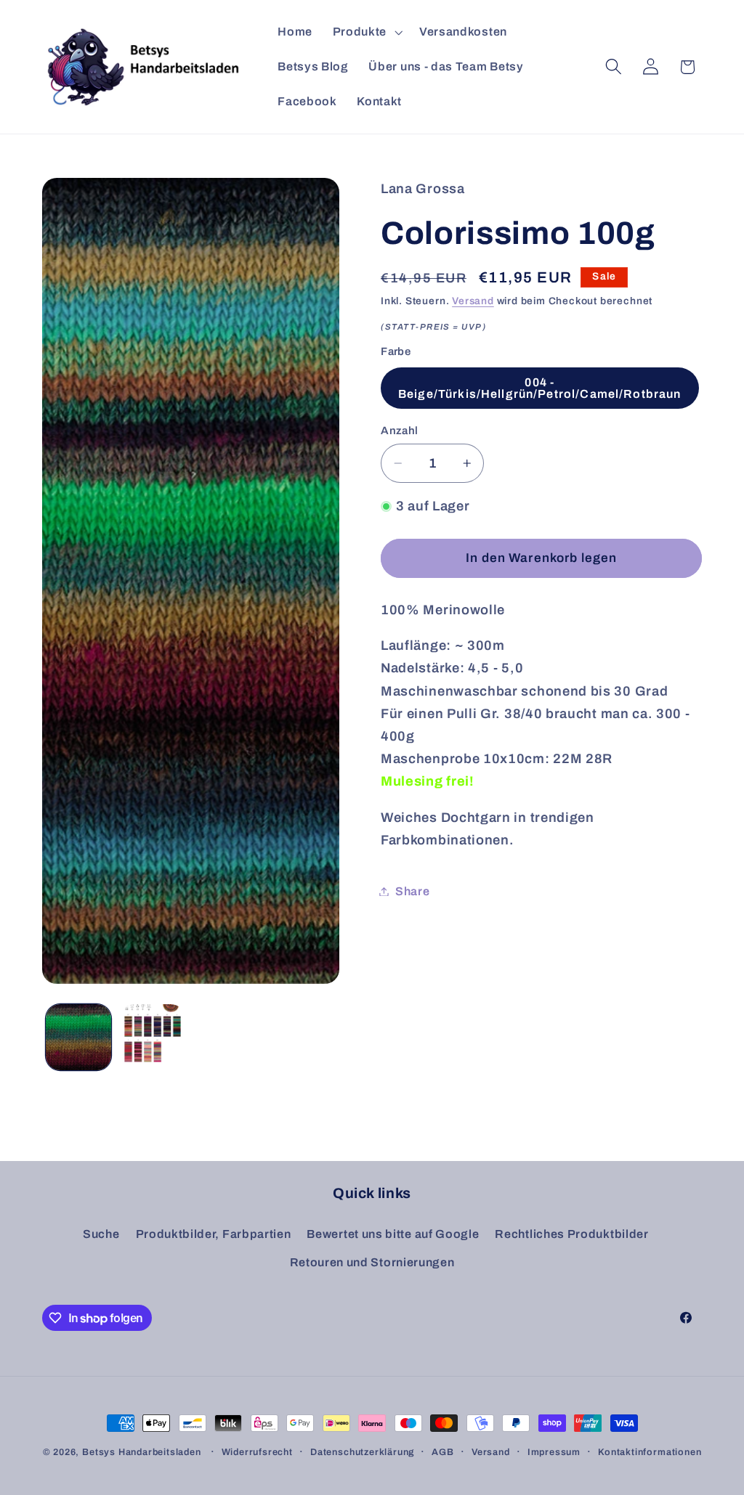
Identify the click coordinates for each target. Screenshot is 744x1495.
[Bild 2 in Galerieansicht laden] (152, 1037)
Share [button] (412, 891)
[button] (366, 32)
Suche (101, 1234)
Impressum (554, 1452)
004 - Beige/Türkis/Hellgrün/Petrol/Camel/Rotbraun (539, 388)
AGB (442, 1452)
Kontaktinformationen (649, 1452)
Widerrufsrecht (257, 1452)
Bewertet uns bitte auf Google (393, 1234)
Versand (473, 301)
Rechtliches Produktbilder (571, 1234)
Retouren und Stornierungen (372, 1262)
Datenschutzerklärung (362, 1452)
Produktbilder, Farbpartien (213, 1234)
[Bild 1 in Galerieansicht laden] (78, 1037)
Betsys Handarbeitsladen (141, 1452)
